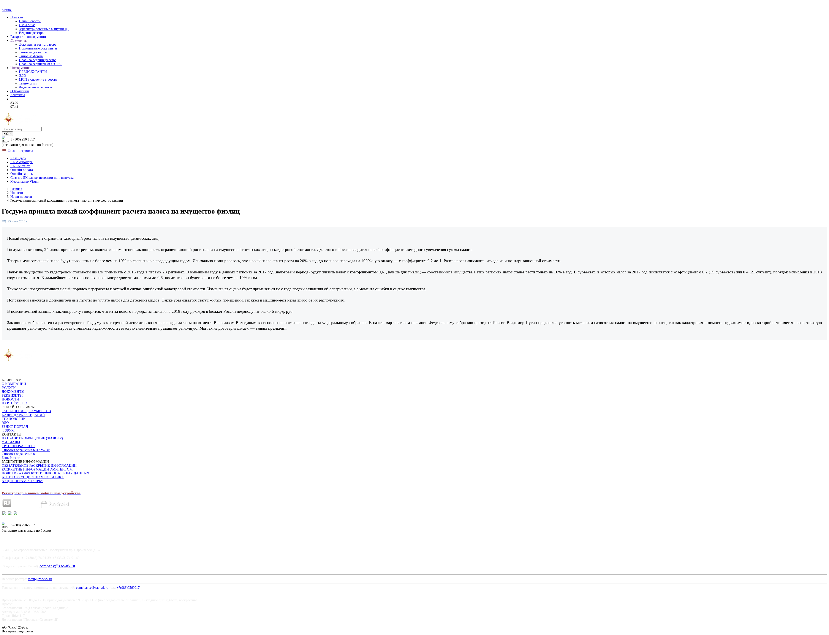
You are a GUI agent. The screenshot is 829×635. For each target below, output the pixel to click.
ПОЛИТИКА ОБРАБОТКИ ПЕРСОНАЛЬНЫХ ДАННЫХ (45, 473)
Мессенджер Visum (24, 181)
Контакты (17, 95)
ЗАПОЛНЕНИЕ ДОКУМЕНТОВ (26, 411)
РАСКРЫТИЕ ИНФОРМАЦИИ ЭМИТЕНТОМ (37, 469)
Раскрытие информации (28, 36)
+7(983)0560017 (128, 587)
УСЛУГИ (9, 387)
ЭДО (22, 75)
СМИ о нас (27, 25)
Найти (7, 133)
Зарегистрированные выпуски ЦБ (44, 29)
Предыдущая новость (19, 346)
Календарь (18, 158)
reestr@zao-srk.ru (40, 579)
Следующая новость (57, 346)
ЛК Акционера (21, 162)
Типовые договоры (33, 52)
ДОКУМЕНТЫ (13, 391)
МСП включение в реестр (38, 79)
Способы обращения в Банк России (18, 455)
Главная (16, 189)
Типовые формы (31, 56)
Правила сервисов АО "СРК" (40, 64)
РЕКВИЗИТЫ (12, 395)
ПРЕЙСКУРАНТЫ (33, 71)
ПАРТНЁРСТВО (14, 403)
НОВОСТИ (10, 399)
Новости (16, 17)
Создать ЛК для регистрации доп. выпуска (42, 177)
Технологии (28, 83)
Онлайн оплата (21, 170)
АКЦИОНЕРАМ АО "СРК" (22, 481)
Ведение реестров (32, 33)
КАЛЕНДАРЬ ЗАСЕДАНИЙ (23, 415)
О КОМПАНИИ (14, 384)
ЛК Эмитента (20, 166)
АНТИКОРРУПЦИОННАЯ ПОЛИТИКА (33, 477)
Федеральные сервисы (35, 87)
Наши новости (30, 21)
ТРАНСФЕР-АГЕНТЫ (18, 446)
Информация (20, 68)
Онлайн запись (21, 174)
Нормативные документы (38, 48)
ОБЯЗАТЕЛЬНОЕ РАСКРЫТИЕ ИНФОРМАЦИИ (39, 465)
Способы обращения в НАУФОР (26, 450)
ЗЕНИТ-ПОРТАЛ (15, 426)
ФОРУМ (8, 430)
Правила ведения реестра (37, 60)
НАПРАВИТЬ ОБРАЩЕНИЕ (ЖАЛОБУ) (32, 438)
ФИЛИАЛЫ (11, 442)
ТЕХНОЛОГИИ (14, 419)
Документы (18, 40)
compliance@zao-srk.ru (92, 587)
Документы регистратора (37, 44)
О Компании (19, 91)
